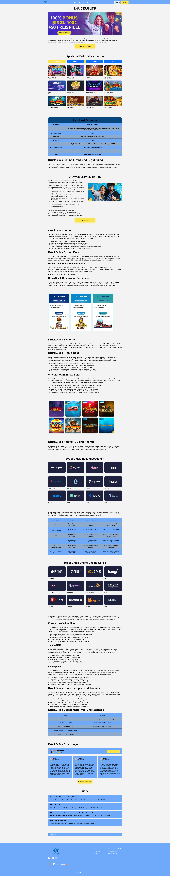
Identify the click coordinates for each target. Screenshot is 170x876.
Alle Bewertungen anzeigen (85, 781)
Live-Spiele (74, 61)
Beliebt (56, 61)
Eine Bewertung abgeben (114, 751)
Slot (112, 61)
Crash (93, 61)
